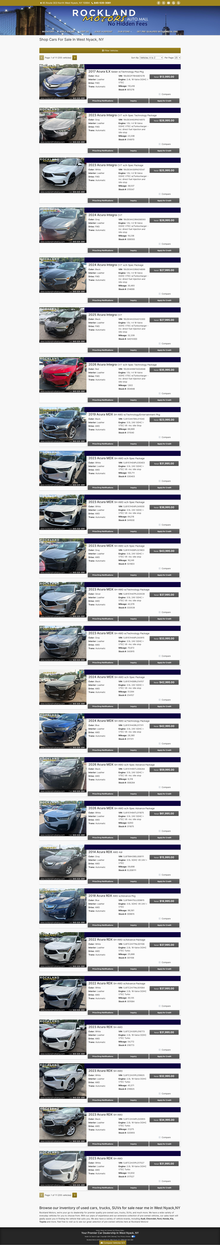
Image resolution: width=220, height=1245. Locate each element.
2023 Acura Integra (122, 115)
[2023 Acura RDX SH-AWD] (62, 1037)
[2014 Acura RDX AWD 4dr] (62, 862)
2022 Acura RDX (116, 939)
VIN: (121, 76)
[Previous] (41, 57)
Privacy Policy (119, 1230)
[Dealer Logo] (110, 16)
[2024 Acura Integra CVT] (62, 225)
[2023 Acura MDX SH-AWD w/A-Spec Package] (62, 468)
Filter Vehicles (111, 50)
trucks (122, 1212)
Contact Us (110, 1230)
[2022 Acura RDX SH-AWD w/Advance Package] (62, 949)
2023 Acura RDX (105, 1027)
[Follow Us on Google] (173, 3)
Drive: (91, 83)
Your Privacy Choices (124, 1236)
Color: (91, 76)
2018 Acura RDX (111, 896)
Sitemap (113, 1236)
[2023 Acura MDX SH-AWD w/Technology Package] (62, 599)
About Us (103, 1230)
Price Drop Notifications (102, 101)
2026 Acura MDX (121, 764)
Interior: (92, 79)
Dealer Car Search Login (92, 1236)
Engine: (122, 79)
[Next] (74, 57)
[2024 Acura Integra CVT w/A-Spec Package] (62, 275)
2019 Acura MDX (124, 414)
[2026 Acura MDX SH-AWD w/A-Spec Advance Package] (62, 774)
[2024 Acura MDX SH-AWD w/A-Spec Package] (62, 687)
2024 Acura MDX (116, 677)
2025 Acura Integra (105, 315)
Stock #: (123, 89)
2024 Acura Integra (105, 215)
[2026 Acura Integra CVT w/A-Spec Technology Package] (62, 374)
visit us (72, 1221)
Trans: (91, 86)
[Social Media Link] (178, 3)
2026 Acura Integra (122, 364)
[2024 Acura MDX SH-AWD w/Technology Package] (62, 731)
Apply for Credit (164, 101)
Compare (166, 94)
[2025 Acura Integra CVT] (62, 325)
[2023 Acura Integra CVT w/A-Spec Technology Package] (62, 125)
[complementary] (212, 1237)
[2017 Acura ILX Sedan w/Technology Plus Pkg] (62, 81)
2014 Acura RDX (105, 852)
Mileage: (123, 86)
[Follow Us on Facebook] (159, 3)
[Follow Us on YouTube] (168, 3)
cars (116, 1212)
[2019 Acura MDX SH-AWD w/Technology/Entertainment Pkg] (62, 424)
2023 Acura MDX (116, 458)
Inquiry (133, 101)
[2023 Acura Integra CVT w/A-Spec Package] (62, 175)
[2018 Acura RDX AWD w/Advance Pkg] (62, 906)
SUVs (129, 1212)
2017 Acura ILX (116, 71)
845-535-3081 (102, 3)
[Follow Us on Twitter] (164, 3)
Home (98, 1230)
